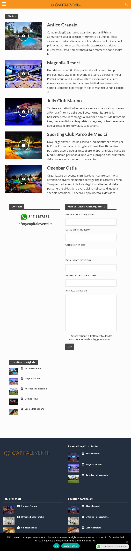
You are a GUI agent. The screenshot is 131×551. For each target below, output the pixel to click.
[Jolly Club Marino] (23, 111)
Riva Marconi (93, 453)
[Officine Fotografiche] (8, 520)
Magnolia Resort (63, 62)
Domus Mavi (31, 398)
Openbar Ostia (62, 168)
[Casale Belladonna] (13, 411)
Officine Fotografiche (32, 516)
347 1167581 (38, 216)
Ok (56, 546)
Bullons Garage (29, 506)
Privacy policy (70, 546)
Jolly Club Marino (64, 100)
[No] (126, 542)
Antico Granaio (62, 24)
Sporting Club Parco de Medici (77, 134)
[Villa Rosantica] (8, 531)
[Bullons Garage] (8, 509)
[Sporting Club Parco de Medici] (23, 145)
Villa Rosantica (29, 527)
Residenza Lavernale (36, 388)
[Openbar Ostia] (23, 178)
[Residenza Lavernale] (13, 391)
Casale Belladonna (34, 408)
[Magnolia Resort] (23, 73)
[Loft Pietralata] (73, 531)
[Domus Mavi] (13, 401)
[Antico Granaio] (23, 35)
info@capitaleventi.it (35, 223)
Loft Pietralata (93, 527)
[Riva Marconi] (73, 457)
